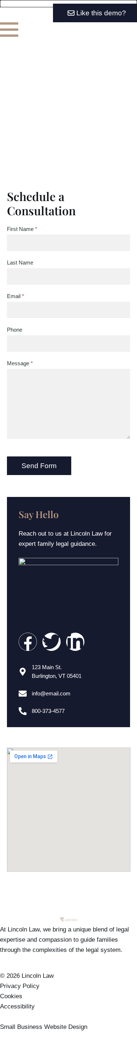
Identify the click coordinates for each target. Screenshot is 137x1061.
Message (19, 363)
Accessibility (17, 1006)
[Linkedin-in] (75, 642)
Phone (14, 330)
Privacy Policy (19, 986)
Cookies (11, 996)
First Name (21, 229)
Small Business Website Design (43, 1026)
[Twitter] (51, 642)
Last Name (20, 263)
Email (14, 296)
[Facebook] (28, 642)
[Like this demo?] (68, 3)
